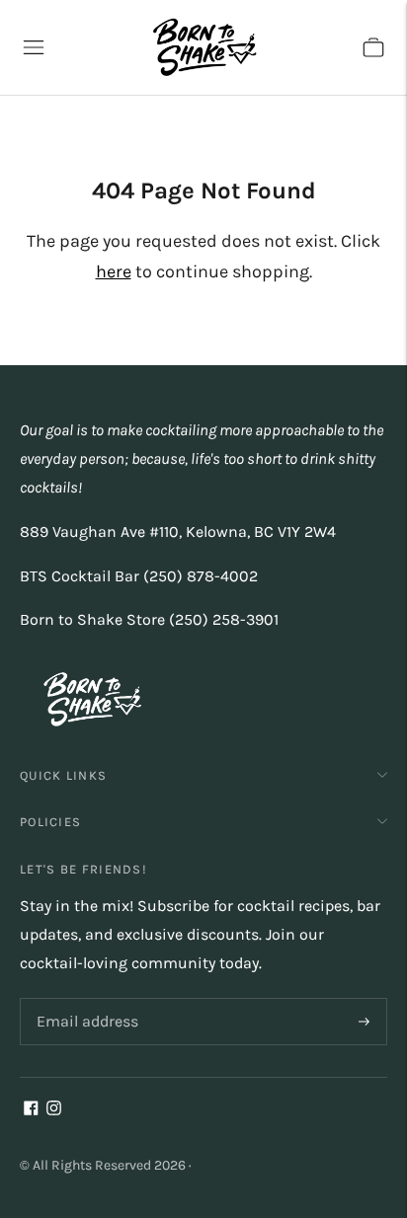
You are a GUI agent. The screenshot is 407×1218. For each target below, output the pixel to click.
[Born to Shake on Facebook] (31, 1110)
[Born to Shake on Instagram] (53, 1110)
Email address (84, 999)
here (113, 271)
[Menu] (33, 47)
